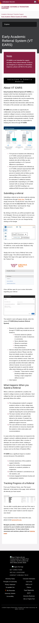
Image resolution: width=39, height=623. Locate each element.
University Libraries (10, 593)
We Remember (11, 590)
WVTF (29, 593)
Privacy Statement (10, 584)
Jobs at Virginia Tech (29, 599)
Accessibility (10, 596)
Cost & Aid (29, 581)
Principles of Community (10, 581)
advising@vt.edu (17, 520)
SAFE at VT (29, 584)
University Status (10, 578)
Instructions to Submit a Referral (19, 80)
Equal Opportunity (29, 590)
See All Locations (18, 572)
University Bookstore (29, 596)
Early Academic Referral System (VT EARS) (14, 16)
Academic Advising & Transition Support (12, 14)
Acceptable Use (10, 587)
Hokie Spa (21, 199)
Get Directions (16, 570)
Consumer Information (29, 578)
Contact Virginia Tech (19, 575)
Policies (29, 587)
